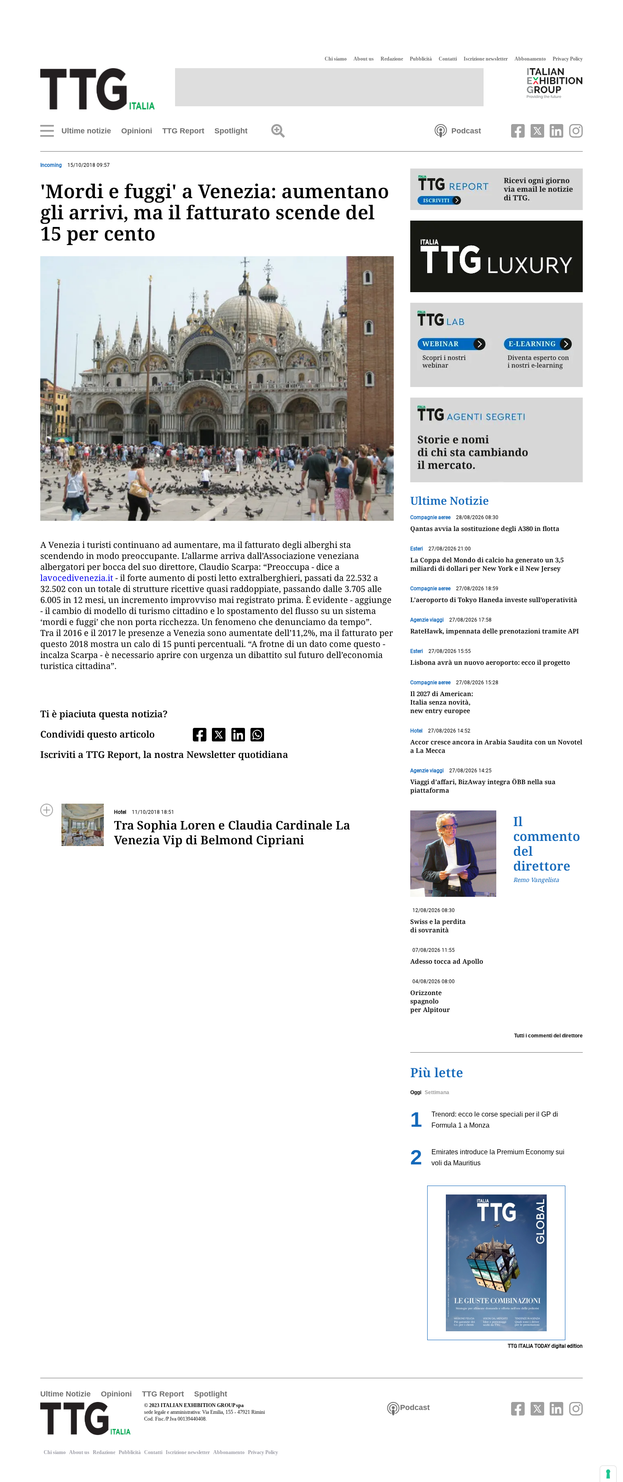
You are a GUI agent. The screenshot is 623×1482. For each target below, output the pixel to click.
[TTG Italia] (97, 88)
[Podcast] (441, 130)
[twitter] (536, 130)
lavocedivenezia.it (77, 577)
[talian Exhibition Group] (555, 83)
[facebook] (517, 130)
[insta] (574, 130)
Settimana (437, 1092)
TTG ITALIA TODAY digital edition (545, 1346)
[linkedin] (555, 130)
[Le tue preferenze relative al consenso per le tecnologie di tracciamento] (608, 1474)
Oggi (415, 1092)
